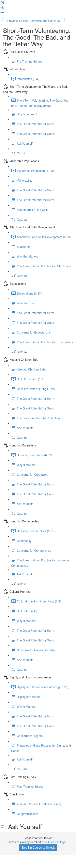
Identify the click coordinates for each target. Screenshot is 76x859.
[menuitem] (2, 9)
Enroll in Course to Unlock (38, 847)
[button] (2, 4)
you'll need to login (54, 842)
